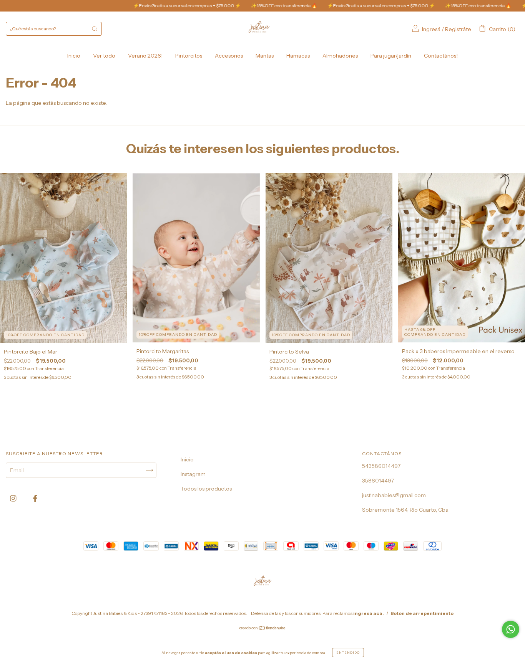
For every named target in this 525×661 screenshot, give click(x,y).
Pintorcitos (188, 55)
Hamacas (298, 55)
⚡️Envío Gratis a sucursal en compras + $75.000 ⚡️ (154, 5)
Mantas (265, 55)
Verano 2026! (145, 55)
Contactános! (441, 55)
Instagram (193, 474)
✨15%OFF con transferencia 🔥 (251, 5)
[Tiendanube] (263, 628)
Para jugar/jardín (390, 55)
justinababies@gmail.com (394, 495)
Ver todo (104, 55)
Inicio (73, 55)
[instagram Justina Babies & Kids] (14, 498)
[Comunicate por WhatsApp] (510, 629)
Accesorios (229, 55)
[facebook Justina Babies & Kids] (35, 498)
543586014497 (381, 466)
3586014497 (378, 480)
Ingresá (431, 29)
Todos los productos (206, 488)
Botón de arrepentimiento (422, 613)
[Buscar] (94, 28)
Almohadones (340, 55)
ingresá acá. (368, 613)
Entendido (348, 652)
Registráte (458, 29)
